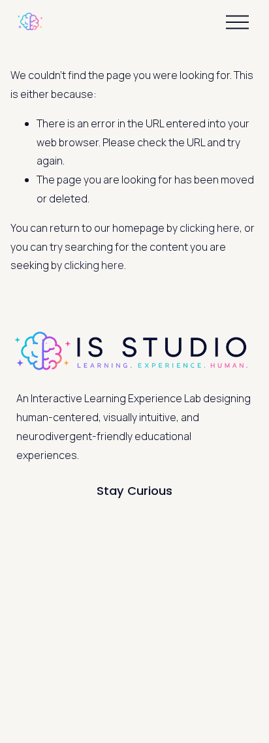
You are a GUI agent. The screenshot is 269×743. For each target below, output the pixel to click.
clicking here (210, 228)
